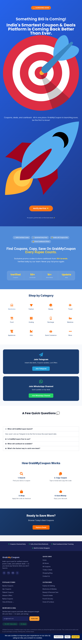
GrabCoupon (10, 557)
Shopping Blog (47, 573)
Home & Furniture (48, 602)
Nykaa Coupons (7, 599)
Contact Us (46, 576)
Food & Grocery (48, 599)
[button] (41, 429)
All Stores (46, 563)
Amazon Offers (7, 595)
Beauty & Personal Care (50, 592)
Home (44, 560)
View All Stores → (8, 602)
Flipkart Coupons (8, 592)
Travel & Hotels (48, 595)
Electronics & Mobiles (50, 589)
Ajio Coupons (6, 589)
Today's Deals (47, 570)
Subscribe (34, 618)
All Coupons (46, 566)
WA (13, 573)
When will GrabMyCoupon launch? (20, 429)
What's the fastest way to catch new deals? (24, 448)
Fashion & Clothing (49, 586)
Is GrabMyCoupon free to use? (19, 439)
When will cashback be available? (20, 444)
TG (9, 573)
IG (4, 573)
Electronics (11, 309)
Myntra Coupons (7, 586)
